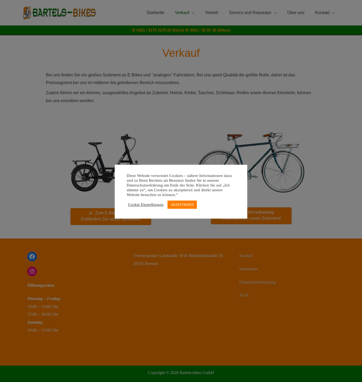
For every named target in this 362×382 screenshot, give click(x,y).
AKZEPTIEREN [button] (182, 205)
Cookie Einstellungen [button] (146, 204)
